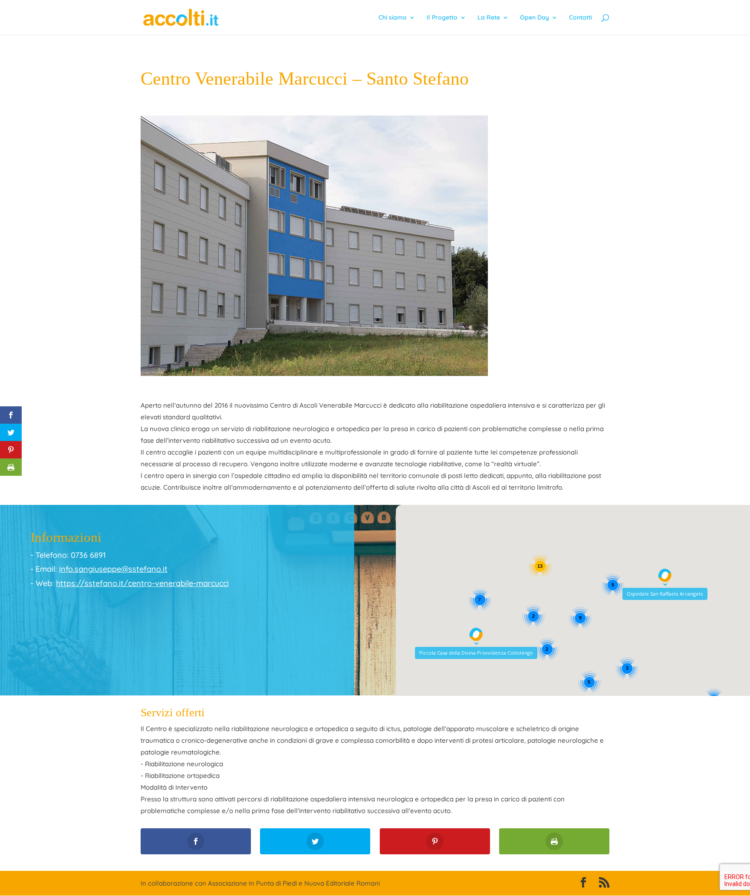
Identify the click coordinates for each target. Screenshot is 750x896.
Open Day (534, 17)
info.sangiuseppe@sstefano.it (113, 569)
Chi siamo (392, 17)
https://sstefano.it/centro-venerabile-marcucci (142, 583)
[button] (665, 577)
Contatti (580, 17)
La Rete (488, 17)
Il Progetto (442, 17)
